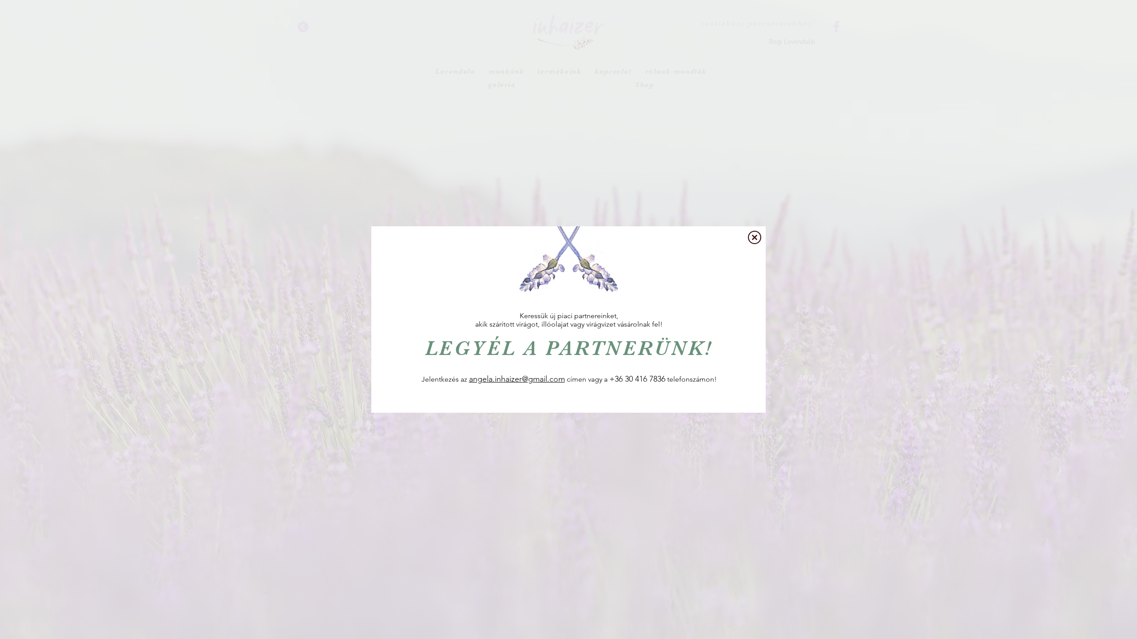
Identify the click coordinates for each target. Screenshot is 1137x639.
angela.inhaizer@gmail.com (517, 379)
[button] (754, 237)
